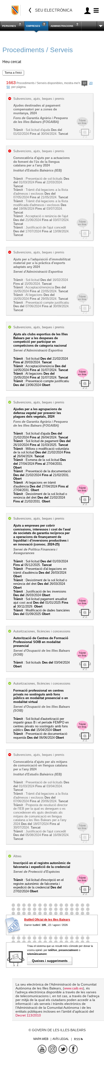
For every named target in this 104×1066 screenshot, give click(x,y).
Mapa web (40, 1038)
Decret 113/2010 (28, 1015)
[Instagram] (52, 1049)
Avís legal (60, 1038)
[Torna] (30, 10)
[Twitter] (63, 1049)
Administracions (62, 26)
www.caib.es (73, 988)
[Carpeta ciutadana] (87, 10)
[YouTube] (42, 1049)
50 (8, 87)
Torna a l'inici (13, 72)
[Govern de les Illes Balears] (15, 10)
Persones (9, 26)
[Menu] (95, 10)
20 (91, 83)
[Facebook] (73, 1049)
